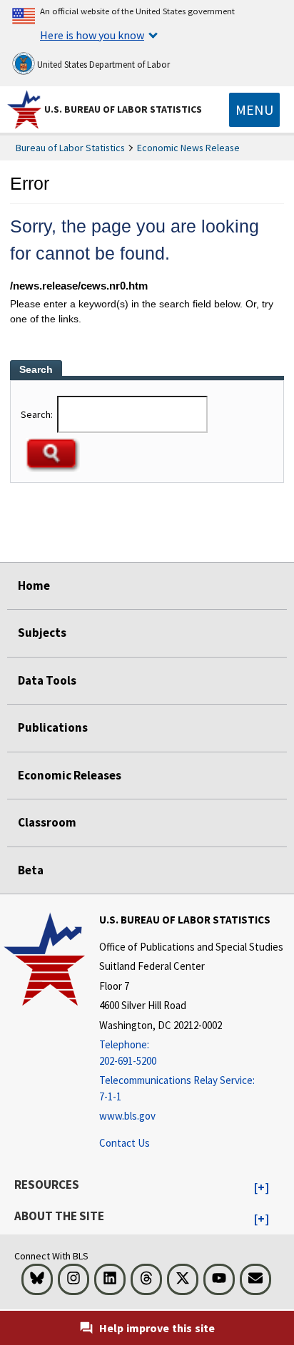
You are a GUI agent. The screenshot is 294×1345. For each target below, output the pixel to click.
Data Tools (47, 680)
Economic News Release (188, 147)
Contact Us (124, 1143)
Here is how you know (92, 35)
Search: (38, 414)
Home (34, 585)
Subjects (42, 632)
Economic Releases (69, 775)
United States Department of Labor (102, 64)
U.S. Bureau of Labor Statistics (123, 109)
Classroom (47, 822)
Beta (31, 870)
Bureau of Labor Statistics (70, 147)
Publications (53, 727)
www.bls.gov (127, 1115)
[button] (261, 1188)
